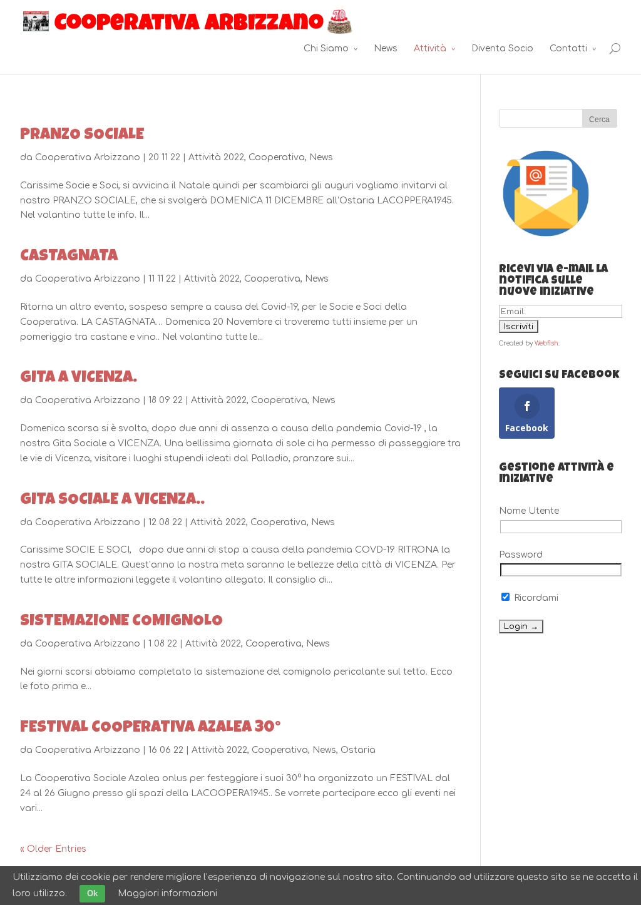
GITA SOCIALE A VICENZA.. (112, 501)
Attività (430, 48)
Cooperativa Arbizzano (87, 157)
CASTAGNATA (69, 257)
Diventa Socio (502, 48)
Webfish (546, 343)
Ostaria (358, 750)
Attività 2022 (216, 157)
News (385, 48)
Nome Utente (529, 511)
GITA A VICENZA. (78, 379)
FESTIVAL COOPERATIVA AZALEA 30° (150, 728)
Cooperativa (277, 157)
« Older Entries (53, 849)
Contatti (568, 48)
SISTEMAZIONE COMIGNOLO (121, 622)
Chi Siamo (326, 48)
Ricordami (534, 598)
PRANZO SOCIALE (82, 136)
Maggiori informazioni (167, 893)
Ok (92, 893)
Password (521, 555)
